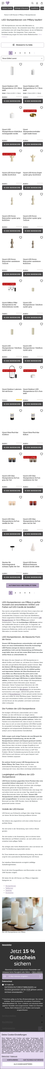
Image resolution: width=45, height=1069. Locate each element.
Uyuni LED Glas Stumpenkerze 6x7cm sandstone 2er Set (31, 478)
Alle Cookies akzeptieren (23, 1064)
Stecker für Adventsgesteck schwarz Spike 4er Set (11, 564)
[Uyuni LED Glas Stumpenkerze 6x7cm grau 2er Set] (12, 459)
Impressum (13, 1056)
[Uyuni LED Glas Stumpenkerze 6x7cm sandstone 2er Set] (33, 459)
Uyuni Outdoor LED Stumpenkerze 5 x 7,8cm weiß (32, 88)
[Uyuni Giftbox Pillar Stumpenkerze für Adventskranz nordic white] (12, 286)
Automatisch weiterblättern (22, 585)
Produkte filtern (23, 45)
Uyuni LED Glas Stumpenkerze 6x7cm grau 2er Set (10, 478)
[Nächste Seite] (34, 53)
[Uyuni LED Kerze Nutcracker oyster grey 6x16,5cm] (12, 199)
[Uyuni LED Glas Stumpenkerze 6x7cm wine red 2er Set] (33, 502)
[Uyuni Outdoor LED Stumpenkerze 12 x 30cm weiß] (12, 69)
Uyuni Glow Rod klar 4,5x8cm (10, 433)
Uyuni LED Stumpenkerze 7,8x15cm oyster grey (12, 348)
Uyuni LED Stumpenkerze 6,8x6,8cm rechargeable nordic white (12, 132)
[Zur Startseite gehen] (7, 3)
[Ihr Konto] (37, 3)
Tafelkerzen (9, 888)
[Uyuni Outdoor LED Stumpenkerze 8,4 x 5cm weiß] (33, 372)
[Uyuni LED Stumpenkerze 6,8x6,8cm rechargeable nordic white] (12, 113)
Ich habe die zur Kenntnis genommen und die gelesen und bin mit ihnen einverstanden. (24, 988)
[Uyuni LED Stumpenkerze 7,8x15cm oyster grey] (12, 329)
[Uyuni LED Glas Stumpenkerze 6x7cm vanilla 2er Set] (12, 502)
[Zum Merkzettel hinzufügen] (21, 64)
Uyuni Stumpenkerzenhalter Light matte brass (31, 132)
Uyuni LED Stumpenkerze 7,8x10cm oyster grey (32, 305)
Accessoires (9, 892)
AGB (28, 990)
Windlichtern (24, 689)
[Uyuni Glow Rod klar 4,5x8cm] (12, 416)
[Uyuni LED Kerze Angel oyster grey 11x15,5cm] (33, 156)
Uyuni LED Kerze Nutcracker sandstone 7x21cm (11, 261)
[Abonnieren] (40, 976)
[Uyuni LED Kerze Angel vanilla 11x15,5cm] (12, 156)
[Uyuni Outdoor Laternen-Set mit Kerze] (12, 372)
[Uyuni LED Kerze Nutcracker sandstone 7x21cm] (12, 242)
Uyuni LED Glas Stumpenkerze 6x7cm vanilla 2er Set (10, 521)
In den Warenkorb (12, 101)
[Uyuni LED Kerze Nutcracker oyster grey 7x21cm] (33, 199)
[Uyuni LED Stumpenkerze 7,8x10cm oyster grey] (33, 286)
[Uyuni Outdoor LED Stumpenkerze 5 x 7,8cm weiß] (33, 69)
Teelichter (8, 890)
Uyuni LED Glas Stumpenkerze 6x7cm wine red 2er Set (31, 521)
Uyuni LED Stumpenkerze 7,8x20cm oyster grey (32, 348)
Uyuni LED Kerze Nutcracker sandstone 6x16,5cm (32, 261)
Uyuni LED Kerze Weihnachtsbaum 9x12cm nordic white (31, 564)
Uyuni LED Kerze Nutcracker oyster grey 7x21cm (32, 218)
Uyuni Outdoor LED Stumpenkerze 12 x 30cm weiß (12, 88)
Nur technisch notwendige (33, 1060)
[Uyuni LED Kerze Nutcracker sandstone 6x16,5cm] (33, 242)
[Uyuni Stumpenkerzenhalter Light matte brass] (33, 113)
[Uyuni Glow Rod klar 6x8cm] (33, 416)
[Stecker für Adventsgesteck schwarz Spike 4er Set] (12, 545)
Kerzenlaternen (15, 694)
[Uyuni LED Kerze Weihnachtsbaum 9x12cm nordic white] (33, 545)
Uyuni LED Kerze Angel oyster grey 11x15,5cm (32, 174)
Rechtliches (7, 1022)
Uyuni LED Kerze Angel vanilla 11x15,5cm (11, 174)
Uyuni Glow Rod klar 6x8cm (31, 433)
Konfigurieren (12, 1060)
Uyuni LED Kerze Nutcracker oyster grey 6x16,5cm (11, 218)
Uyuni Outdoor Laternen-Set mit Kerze (12, 390)
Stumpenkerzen (10, 886)
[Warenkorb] (42, 3)
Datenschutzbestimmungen (19, 987)
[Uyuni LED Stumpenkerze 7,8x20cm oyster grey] (33, 329)
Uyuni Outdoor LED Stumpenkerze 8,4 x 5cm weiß (32, 391)
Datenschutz (5, 1056)
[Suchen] (32, 3)
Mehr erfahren (37, 972)
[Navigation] (3, 3)
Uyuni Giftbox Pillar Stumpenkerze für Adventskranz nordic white (10, 305)
